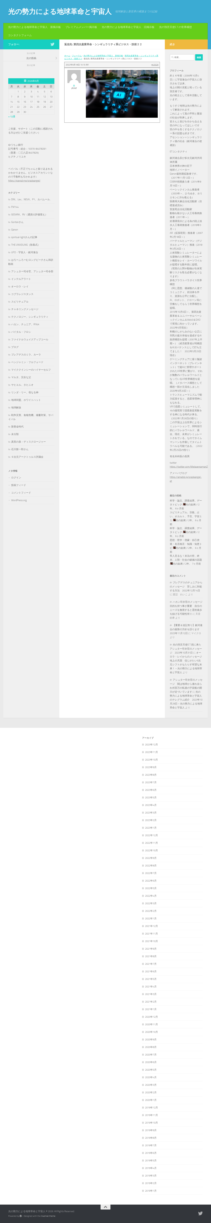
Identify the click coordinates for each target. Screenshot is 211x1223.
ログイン (16, 477)
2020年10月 (151, 1031)
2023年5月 (151, 797)
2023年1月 (151, 827)
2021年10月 (151, 941)
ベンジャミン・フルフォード (27, 362)
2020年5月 (151, 1069)
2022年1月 (151, 918)
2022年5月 (151, 888)
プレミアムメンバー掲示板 (81, 27)
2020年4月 (151, 1077)
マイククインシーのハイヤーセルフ (31, 369)
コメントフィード (21, 492)
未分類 (15, 434)
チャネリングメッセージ (24, 309)
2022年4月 (151, 895)
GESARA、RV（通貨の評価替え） (29, 214)
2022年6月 (151, 880)
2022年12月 (151, 835)
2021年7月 (151, 963)
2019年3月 (151, 1175)
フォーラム (77, 56)
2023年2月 (151, 820)
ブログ (15, 347)
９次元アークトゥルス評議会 (27, 456)
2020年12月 (151, 1016)
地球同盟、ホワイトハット (26, 400)
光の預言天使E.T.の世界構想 (175, 27)
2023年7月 (151, 782)
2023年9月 (151, 767)
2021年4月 (151, 986)
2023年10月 (151, 759)
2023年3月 (151, 812)
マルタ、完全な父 (21, 377)
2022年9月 (151, 858)
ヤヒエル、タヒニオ (22, 384)
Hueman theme (48, 1216)
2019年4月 (151, 1168)
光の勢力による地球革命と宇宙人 (60, 11)
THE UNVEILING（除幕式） (25, 244)
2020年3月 (151, 1084)
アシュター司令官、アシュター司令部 (32, 271)
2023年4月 (151, 805)
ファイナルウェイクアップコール (29, 339)
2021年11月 (151, 933)
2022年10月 (151, 850)
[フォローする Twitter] (52, 44)
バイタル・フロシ (21, 331)
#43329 (154, 65)
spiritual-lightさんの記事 (24, 237)
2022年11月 (151, 842)
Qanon (14, 229)
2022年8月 (151, 865)
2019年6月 (151, 1152)
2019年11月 (151, 1115)
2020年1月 (151, 1100)
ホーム (67, 56)
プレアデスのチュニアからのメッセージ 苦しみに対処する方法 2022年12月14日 (186, 586)
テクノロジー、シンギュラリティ (29, 316)
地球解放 (16, 407)
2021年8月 (151, 956)
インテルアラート (21, 279)
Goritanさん (17, 222)
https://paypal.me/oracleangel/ (24, 180)
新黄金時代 (17, 426)
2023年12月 (151, 744)
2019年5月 (151, 1160)
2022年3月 (151, 903)
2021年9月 (151, 948)
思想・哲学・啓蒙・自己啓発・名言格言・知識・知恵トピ (186, 544)
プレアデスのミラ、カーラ (26, 354)
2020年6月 (151, 1062)
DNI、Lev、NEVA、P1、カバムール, (30, 199)
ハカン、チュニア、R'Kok (25, 324)
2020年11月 (151, 1024)
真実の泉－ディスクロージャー (28, 441)
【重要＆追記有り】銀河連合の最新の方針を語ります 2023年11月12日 (186, 629)
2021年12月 (151, 926)
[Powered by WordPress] (21, 1216)
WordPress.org (19, 500)
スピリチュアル (20, 301)
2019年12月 (151, 1107)
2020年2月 (151, 1092)
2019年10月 (151, 1122)
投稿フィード (18, 485)
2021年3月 (151, 994)
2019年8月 (151, 1137)
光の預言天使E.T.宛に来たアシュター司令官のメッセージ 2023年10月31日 (186, 648)
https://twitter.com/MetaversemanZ (189, 466)
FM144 (15, 207)
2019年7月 (151, 1145)
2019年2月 (151, 1183)
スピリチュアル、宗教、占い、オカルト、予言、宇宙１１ (186, 516)
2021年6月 (151, 971)
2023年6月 (151, 789)
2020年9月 (151, 1039)
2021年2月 (151, 1001)
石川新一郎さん (20, 449)
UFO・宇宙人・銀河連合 (24, 252)
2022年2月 (151, 910)
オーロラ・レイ (20, 286)
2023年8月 (151, 774)
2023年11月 (151, 752)
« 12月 (11, 116)
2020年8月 (151, 1047)
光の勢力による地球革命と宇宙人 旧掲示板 (128, 27)
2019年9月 (151, 1130)
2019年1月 (151, 1190)
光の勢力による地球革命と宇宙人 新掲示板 (34, 27)
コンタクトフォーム (20, 35)
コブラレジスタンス (22, 294)
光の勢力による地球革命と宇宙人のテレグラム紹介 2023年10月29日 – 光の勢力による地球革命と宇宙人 (186, 699)
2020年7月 (151, 1054)
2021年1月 (151, 1009)
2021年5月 (151, 979)
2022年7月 (151, 873)
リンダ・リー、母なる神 (24, 392)
